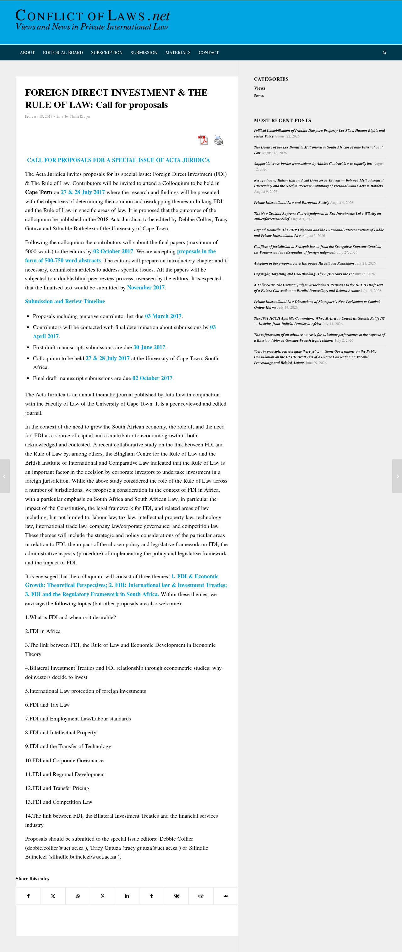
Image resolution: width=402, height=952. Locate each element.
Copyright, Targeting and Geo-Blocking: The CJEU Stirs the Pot (304, 274)
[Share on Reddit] (201, 896)
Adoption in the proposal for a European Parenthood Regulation (304, 263)
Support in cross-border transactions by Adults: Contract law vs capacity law (313, 163)
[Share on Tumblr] (151, 896)
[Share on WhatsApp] (78, 896)
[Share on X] (53, 896)
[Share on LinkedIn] (127, 896)
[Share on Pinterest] (102, 896)
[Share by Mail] (226, 896)
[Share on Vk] (176, 896)
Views (259, 88)
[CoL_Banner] (94, 22)
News (259, 95)
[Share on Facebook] (28, 896)
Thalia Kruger (80, 116)
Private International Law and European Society (291, 202)
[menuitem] (27, 52)
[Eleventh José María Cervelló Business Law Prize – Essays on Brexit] (5, 476)
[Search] (382, 52)
